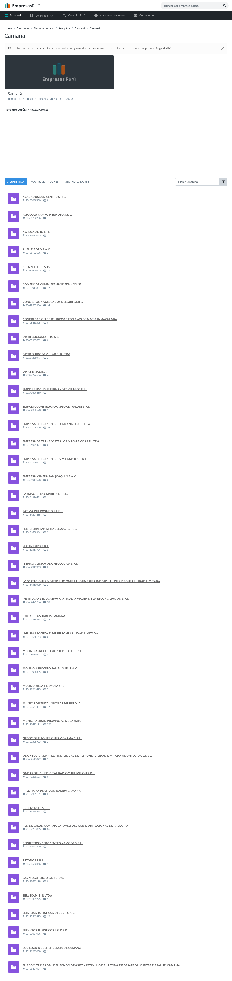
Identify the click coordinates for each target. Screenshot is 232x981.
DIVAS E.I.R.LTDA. (35, 371)
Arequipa (64, 28)
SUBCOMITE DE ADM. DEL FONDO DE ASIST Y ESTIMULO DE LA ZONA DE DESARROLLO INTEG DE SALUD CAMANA (101, 965)
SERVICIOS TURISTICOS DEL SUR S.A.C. (49, 913)
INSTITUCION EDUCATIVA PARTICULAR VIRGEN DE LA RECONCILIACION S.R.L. (76, 598)
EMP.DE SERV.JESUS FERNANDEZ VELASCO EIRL (55, 389)
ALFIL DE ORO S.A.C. (37, 249)
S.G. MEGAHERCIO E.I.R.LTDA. (43, 878)
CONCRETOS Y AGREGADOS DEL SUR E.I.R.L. (53, 301)
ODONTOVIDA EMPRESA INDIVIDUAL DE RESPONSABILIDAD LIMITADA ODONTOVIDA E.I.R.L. (87, 755)
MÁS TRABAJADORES (44, 181)
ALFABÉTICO (15, 181)
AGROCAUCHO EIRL (36, 232)
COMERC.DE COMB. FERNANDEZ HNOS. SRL (53, 284)
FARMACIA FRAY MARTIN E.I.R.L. (45, 493)
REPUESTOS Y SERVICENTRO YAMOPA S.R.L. (53, 843)
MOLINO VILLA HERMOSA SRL (43, 686)
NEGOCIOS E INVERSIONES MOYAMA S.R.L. (52, 738)
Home (8, 28)
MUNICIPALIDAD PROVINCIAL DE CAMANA (52, 721)
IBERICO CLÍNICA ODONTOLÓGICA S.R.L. (51, 563)
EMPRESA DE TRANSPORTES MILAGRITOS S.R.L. (55, 459)
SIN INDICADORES (77, 181)
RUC (26, 5)
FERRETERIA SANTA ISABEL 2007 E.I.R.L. (50, 528)
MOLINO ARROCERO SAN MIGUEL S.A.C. (50, 668)
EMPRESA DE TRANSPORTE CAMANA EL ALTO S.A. (57, 424)
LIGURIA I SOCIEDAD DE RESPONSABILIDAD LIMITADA (60, 633)
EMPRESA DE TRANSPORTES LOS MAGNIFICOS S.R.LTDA (61, 441)
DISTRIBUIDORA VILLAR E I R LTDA (46, 354)
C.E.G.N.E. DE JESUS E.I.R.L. (41, 267)
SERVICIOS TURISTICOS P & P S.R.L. (46, 930)
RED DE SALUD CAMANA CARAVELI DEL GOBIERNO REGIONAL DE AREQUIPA (75, 825)
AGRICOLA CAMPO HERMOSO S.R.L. (47, 214)
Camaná (80, 28)
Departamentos (44, 28)
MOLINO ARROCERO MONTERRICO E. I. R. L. (53, 651)
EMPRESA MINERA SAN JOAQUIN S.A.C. (50, 476)
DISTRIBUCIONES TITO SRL (41, 336)
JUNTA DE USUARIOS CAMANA (44, 616)
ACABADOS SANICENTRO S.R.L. (44, 197)
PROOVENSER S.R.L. (36, 808)
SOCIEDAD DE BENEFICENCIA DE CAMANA (52, 948)
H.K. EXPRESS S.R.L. (36, 546)
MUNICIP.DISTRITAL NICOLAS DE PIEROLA (51, 703)
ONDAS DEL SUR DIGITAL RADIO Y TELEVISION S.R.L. (59, 773)
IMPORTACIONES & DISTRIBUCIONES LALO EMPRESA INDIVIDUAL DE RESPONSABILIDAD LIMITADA (91, 581)
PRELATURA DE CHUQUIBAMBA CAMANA (52, 790)
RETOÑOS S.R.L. (33, 860)
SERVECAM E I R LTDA (37, 895)
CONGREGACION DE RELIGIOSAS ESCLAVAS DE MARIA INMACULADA (70, 319)
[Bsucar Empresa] (224, 5)
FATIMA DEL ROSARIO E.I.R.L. (43, 511)
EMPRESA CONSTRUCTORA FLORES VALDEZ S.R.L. (57, 406)
